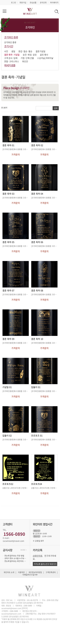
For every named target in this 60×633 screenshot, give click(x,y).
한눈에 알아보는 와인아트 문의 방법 (15, 561)
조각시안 (8, 46)
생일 (13, 51)
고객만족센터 (51, 572)
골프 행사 (44, 54)
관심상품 (33, 2)
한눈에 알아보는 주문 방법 (14, 555)
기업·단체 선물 (27, 58)
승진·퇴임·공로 (30, 54)
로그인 (13, 2)
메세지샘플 (9, 65)
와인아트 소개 (9, 572)
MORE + (24, 550)
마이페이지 (54, 2)
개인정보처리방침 (35, 572)
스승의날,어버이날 (45, 58)
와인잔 (25, 61)
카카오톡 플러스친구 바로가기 (45, 564)
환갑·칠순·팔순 (25, 51)
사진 (6, 51)
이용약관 (21, 572)
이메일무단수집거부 (30, 575)
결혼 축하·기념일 (12, 54)
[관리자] (25, 608)
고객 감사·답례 (10, 58)
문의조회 (43, 2)
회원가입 (23, 2)
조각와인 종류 (11, 37)
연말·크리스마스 (11, 61)
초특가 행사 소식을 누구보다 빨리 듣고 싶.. (15, 558)
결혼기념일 (40, 51)
